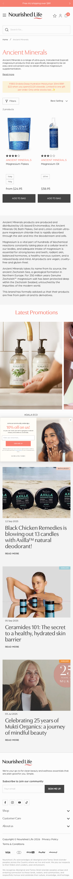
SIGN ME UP (18, 443)
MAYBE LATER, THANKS (18, 456)
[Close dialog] (70, 419)
